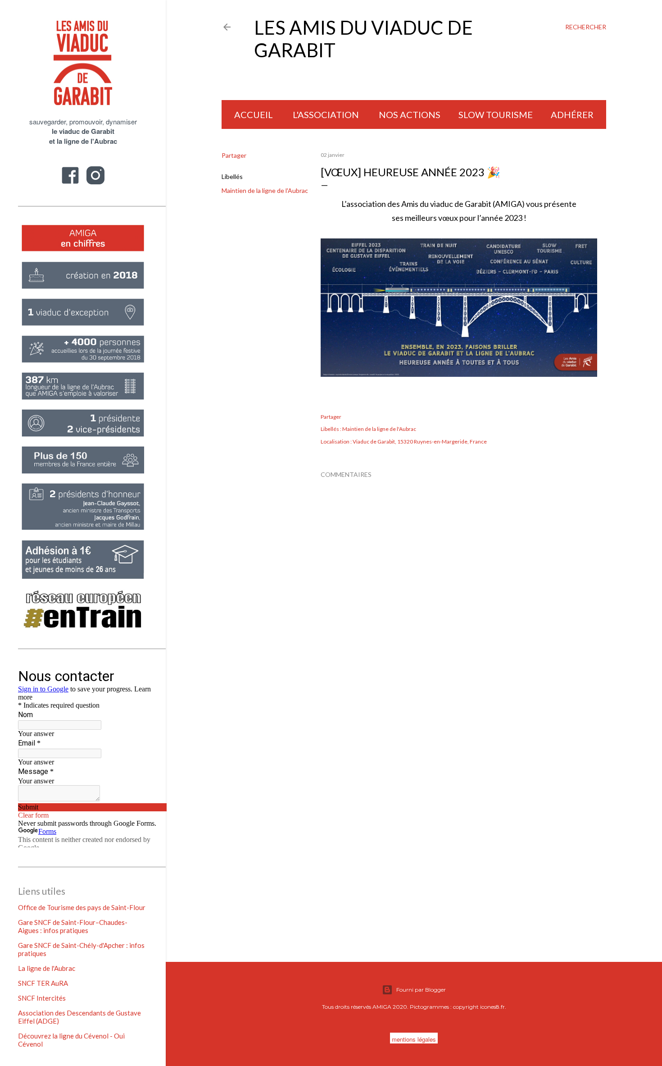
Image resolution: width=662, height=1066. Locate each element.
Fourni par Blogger (421, 989)
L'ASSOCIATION (326, 114)
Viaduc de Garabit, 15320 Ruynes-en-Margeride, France (420, 441)
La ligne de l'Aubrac (46, 968)
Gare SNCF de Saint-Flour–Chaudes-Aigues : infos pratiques (72, 926)
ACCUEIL (253, 114)
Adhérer (572, 114)
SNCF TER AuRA (43, 983)
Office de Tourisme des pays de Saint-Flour (81, 907)
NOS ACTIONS (409, 114)
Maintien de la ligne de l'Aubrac (265, 190)
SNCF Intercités (42, 998)
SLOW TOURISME (495, 114)
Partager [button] (234, 155)
